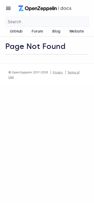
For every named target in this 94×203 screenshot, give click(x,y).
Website (76, 31)
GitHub (16, 31)
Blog (56, 31)
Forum (37, 31)
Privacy (58, 72)
